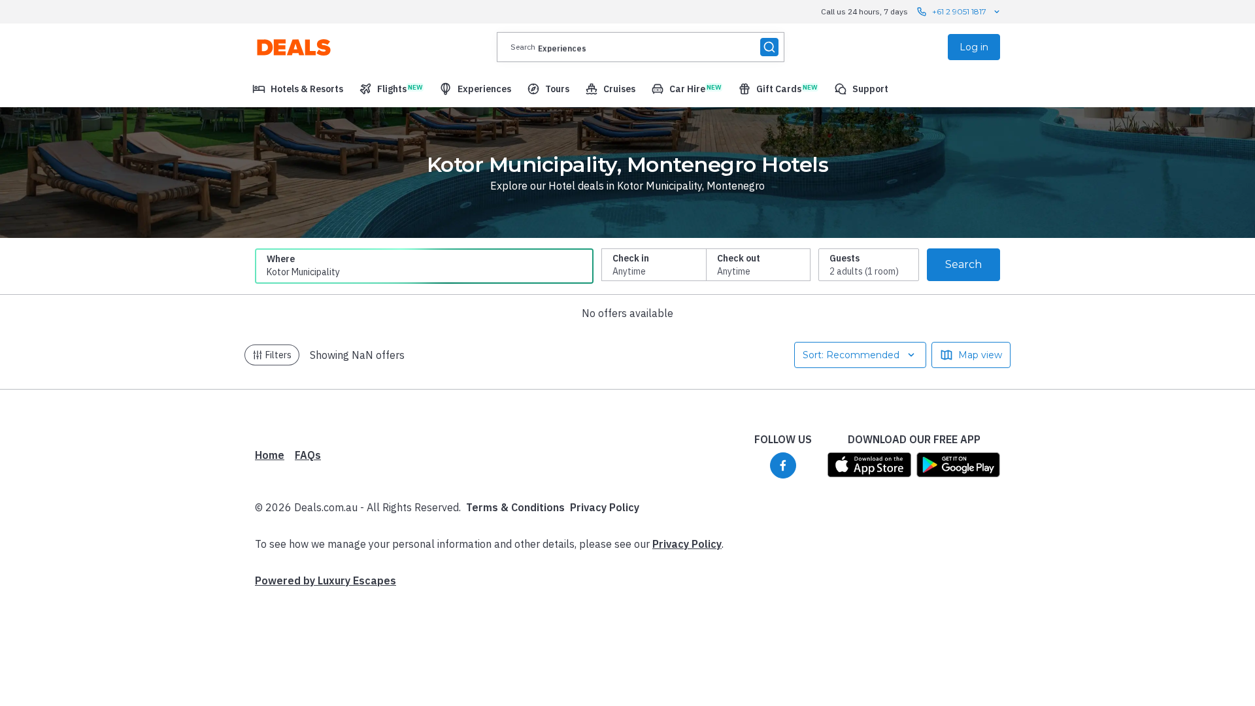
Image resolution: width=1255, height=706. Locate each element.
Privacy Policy (604, 507)
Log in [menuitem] (974, 47)
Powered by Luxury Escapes (325, 580)
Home (269, 455)
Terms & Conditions (515, 507)
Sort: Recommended (851, 355)
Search (963, 264)
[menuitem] (297, 89)
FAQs (308, 455)
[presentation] (640, 47)
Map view (980, 355)
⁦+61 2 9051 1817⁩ (959, 11)
